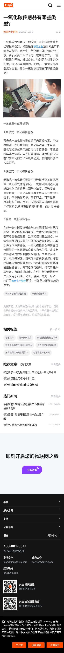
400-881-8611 (15, 546)
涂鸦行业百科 (10, 31)
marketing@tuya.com (15, 561)
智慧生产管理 (19, 280)
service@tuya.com (42, 561)
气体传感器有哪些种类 (15, 293)
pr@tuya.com (10, 572)
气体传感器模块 (39, 293)
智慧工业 (38, 46)
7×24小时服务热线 (13, 551)
